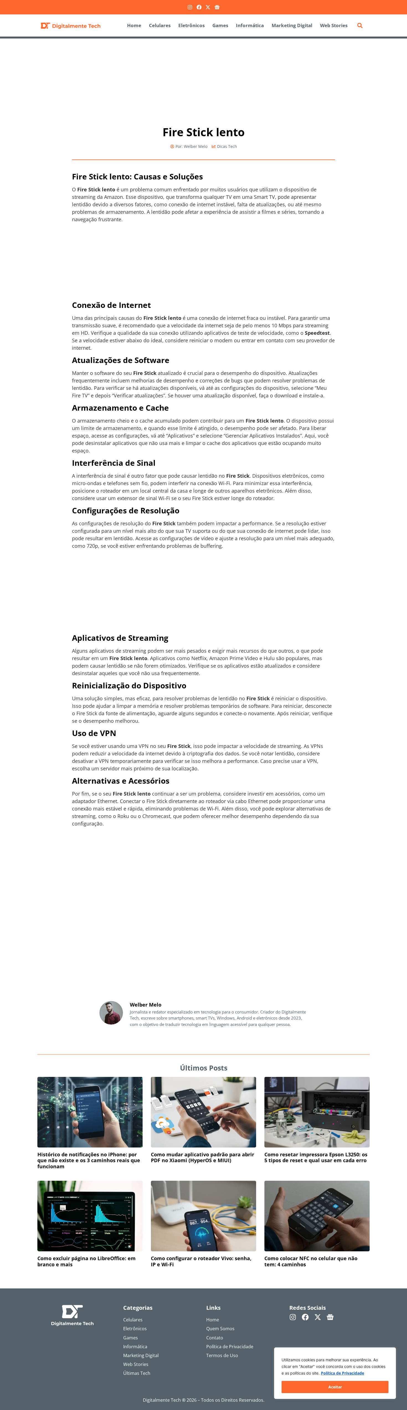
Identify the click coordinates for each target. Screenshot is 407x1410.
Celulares (160, 25)
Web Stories (333, 25)
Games (220, 25)
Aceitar (335, 1387)
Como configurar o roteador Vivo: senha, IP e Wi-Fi (201, 1261)
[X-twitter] (208, 7)
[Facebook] (199, 7)
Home (134, 25)
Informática (250, 25)
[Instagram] (190, 7)
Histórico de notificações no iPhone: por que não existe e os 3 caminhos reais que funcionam (88, 1160)
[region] (335, 1373)
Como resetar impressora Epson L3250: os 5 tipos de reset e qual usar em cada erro (315, 1157)
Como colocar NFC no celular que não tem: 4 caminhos (310, 1261)
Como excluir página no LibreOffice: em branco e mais (86, 1261)
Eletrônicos (191, 25)
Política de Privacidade (342, 1373)
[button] (360, 25)
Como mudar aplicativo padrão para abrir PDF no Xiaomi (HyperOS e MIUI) (202, 1157)
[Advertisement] (203, 79)
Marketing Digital (292, 25)
